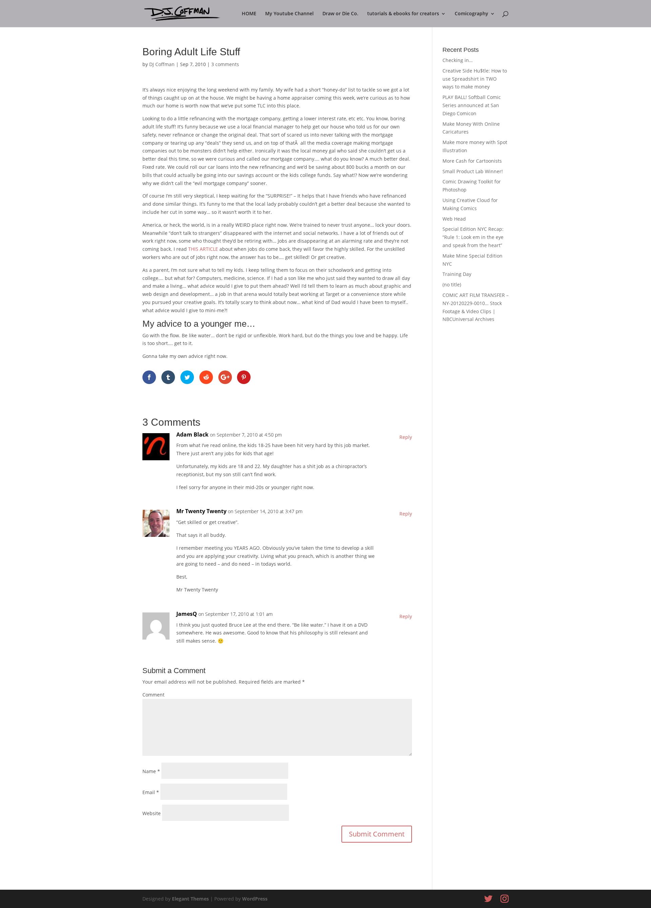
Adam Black (192, 434)
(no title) (451, 284)
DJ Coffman (162, 64)
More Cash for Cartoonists (472, 161)
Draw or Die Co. (340, 14)
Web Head (454, 219)
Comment (153, 694)
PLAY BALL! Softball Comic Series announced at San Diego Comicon (471, 105)
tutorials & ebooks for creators (403, 14)
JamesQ (186, 614)
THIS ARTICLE (203, 249)
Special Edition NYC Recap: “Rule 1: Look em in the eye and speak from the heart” (473, 237)
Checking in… (457, 60)
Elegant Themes (190, 898)
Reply (405, 437)
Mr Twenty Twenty (201, 511)
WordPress (255, 898)
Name (151, 771)
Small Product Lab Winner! (472, 171)
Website (151, 813)
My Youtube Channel (289, 14)
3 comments (225, 64)
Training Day (456, 274)
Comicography (471, 14)
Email (150, 792)
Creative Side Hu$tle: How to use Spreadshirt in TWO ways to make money (474, 78)
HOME (249, 14)
